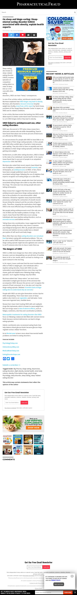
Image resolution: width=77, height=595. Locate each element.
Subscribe (67, 592)
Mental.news (11, 333)
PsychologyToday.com (10, 343)
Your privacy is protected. (10, 408)
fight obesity (19, 371)
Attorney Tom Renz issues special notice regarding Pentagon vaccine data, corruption (63, 135)
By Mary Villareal (63, 113)
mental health (29, 371)
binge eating (26, 369)
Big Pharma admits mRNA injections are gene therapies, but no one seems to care (63, 171)
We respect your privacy (28, 575)
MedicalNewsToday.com (11, 351)
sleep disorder (16, 375)
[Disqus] (23, 485)
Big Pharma (18, 369)
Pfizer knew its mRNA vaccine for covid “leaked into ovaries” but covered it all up (63, 201)
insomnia (34, 167)
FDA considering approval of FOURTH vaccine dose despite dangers (62, 258)
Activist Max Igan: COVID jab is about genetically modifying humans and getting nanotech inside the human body (63, 181)
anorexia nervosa (9, 219)
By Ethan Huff (63, 166)
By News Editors (63, 196)
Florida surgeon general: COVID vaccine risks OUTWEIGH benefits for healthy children (63, 144)
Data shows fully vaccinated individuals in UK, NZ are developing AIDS (63, 109)
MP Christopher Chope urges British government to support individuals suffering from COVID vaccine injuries (62, 222)
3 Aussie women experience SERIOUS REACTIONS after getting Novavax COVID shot (63, 89)
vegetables (23, 298)
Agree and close (58, 584)
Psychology (6, 375)
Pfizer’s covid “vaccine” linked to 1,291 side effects (62, 241)
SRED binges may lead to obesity (31, 102)
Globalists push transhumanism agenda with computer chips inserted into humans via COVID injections (62, 233)
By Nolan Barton (63, 175)
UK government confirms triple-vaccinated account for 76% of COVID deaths (62, 127)
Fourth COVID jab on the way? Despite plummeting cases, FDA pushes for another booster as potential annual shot (62, 192)
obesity (11, 373)
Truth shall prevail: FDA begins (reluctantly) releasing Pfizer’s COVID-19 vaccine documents (62, 249)
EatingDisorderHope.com (11, 354)
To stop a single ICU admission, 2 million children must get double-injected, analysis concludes (63, 162)
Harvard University (26, 104)
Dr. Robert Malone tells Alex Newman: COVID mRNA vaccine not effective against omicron (63, 153)
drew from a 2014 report (24, 106)
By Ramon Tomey (63, 93)
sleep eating (26, 375)
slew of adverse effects (27, 308)
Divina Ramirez (18, 31)
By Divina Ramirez (63, 104)
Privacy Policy (38, 588)
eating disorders (8, 371)
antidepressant (19, 170)
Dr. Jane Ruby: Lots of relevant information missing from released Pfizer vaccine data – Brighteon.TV (63, 118)
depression (7, 161)
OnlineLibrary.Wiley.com (11, 347)
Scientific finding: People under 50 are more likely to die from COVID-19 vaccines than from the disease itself (63, 211)
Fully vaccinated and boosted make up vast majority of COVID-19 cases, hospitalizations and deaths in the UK (63, 79)
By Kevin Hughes (63, 157)
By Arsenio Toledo (63, 84)
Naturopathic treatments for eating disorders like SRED (22, 315)
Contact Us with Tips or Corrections (39, 583)
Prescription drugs (20, 373)
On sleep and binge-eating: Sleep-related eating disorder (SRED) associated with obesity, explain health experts (63, 99)
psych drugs (32, 373)
